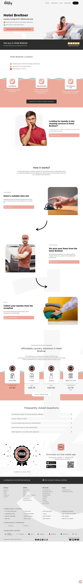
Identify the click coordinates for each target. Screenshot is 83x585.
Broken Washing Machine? (29, 495)
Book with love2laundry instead (19, 29)
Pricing (5, 491)
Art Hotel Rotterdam (29, 513)
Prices (47, 3)
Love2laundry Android (67, 491)
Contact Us (6, 495)
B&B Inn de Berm (28, 516)
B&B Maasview (46, 518)
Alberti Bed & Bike (47, 511)
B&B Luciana (27, 518)
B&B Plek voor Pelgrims (67, 518)
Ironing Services (46, 493)
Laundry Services (46, 495)
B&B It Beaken (65, 516)
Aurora (44, 513)
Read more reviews (73, 45)
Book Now (68, 3)
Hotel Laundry (45, 503)
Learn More (10, 207)
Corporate (54, 3)
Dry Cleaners (45, 501)
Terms (24, 493)
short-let (17, 480)
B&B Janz (7, 518)
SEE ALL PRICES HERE (41, 394)
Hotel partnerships (27, 500)
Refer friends (26, 490)
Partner (24, 491)
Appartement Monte (10, 513)
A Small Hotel (27, 511)
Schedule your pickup (55, 135)
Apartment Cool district (67, 511)
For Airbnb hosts (46, 490)
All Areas (6, 496)
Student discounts (27, 496)
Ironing (44, 498)
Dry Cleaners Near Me (47, 491)
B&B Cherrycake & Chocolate (69, 513)
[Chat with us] (80, 581)
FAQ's (61, 3)
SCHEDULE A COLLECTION (22, 472)
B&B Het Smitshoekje (10, 516)
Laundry (44, 500)
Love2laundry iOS (66, 490)
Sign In (76, 3)
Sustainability (26, 498)
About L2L (6, 490)
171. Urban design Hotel (10, 511)
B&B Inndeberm (47, 516)
